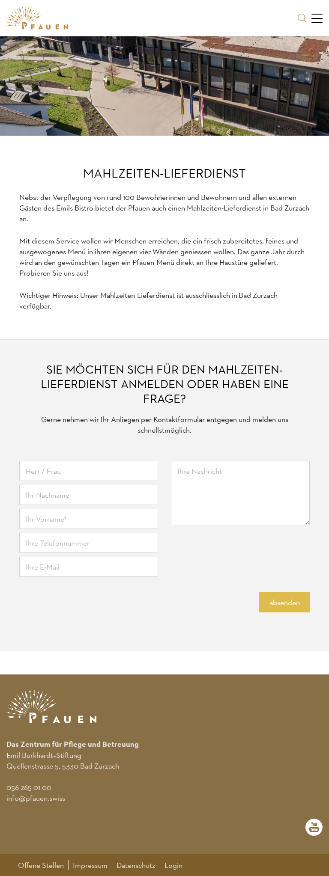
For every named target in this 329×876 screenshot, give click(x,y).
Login (173, 865)
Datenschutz (136, 865)
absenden (284, 602)
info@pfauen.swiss (35, 798)
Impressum (90, 865)
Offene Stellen (41, 865)
